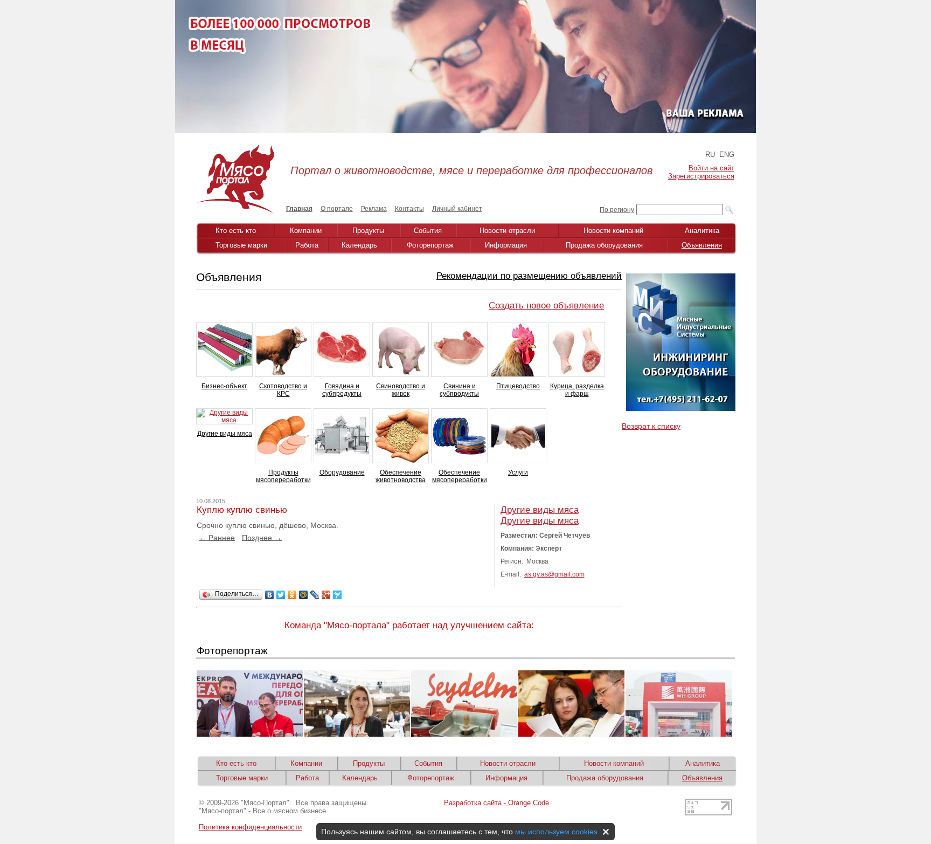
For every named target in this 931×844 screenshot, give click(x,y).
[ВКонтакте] (269, 595)
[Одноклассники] (292, 595)
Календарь (359, 245)
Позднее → (262, 537)
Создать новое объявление (546, 305)
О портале (337, 208)
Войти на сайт (711, 168)
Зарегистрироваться (701, 176)
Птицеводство (518, 386)
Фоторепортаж (430, 245)
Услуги (518, 472)
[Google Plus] (326, 595)
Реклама (374, 208)
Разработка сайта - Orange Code (496, 803)
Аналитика (702, 231)
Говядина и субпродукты (342, 389)
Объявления (702, 245)
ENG (726, 154)
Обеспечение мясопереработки (459, 476)
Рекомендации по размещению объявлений (529, 276)
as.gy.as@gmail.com (554, 574)
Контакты (409, 208)
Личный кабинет (457, 208)
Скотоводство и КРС (283, 389)
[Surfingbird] (337, 595)
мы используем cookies (556, 831)
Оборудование (342, 472)
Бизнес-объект (224, 386)
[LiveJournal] (315, 595)
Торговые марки (241, 245)
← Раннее (217, 537)
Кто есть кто (236, 231)
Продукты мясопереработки (283, 476)
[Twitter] (281, 595)
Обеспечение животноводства (401, 476)
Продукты (368, 231)
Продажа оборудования (604, 245)
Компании (306, 231)
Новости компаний (613, 231)
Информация (506, 245)
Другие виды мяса (224, 433)
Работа (306, 245)
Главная (299, 208)
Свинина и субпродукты (459, 389)
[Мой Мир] (303, 595)
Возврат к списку (651, 426)
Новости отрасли (507, 231)
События (428, 231)
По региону (617, 210)
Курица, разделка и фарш (577, 389)
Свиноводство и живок (400, 389)
